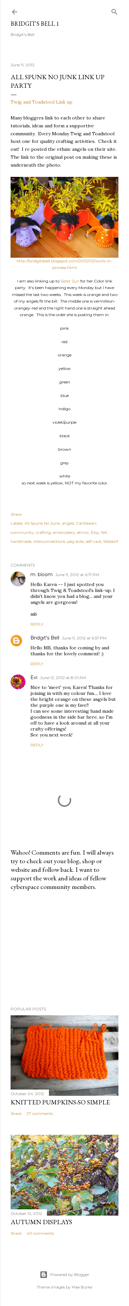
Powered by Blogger (69, 1274)
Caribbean (86, 523)
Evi (33, 677)
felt (104, 532)
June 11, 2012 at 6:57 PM (84, 638)
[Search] (114, 10)
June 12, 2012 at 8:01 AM (63, 677)
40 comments (40, 1233)
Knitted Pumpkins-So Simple (60, 1102)
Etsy (95, 532)
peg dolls (75, 541)
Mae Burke (82, 1287)
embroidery (64, 532)
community (22, 532)
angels (68, 523)
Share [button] (16, 514)
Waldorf (110, 541)
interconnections (49, 541)
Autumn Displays (41, 1222)
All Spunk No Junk (42, 523)
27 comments (39, 1113)
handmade (21, 541)
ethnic (83, 532)
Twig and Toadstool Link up (41, 102)
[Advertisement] (64, 948)
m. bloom (41, 574)
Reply (36, 624)
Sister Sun (70, 280)
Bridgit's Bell (44, 638)
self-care (93, 541)
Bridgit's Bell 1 (35, 23)
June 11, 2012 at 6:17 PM (77, 574)
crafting (43, 532)
